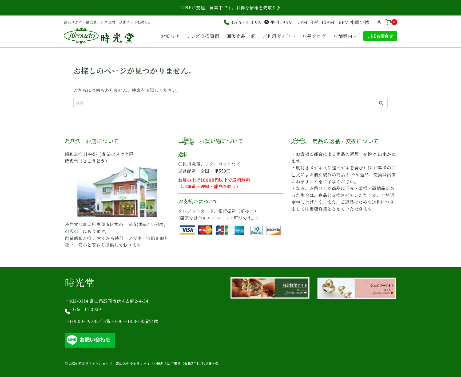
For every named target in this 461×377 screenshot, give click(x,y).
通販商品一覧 (241, 36)
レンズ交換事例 (203, 36)
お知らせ (169, 36)
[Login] (379, 22)
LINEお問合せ (380, 36)
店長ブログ (314, 36)
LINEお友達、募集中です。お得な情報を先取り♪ (230, 8)
